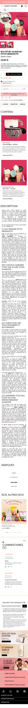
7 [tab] (19, 532)
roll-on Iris (10, 407)
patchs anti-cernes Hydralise (15, 357)
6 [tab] (17, 532)
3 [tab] (11, 532)
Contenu (5, 104)
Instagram (24, 691)
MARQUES (22, 104)
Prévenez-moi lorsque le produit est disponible (14, 94)
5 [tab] (15, 532)
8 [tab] (21, 532)
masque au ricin (13, 302)
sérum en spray (21, 337)
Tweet (6, 97)
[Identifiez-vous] (22, 6)
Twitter (10, 691)
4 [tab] (13, 532)
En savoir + (4, 70)
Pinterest (9, 97)
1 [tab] (7, 532)
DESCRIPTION (14, 104)
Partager (2, 97)
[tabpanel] (14, 515)
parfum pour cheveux (9, 279)
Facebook (3, 691)
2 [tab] (9, 532)
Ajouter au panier (14, 74)
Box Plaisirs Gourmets (7, 525)
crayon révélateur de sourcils (11, 426)
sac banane (22, 235)
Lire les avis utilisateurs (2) (8, 81)
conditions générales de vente (15, 89)
